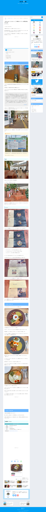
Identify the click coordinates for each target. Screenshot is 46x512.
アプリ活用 (34, 25)
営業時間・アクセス (34, 111)
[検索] (42, 17)
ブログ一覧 (23, 3)
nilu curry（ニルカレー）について (35, 105)
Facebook (15, 496)
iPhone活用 (40, 25)
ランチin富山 (26, 479)
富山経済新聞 (25, 104)
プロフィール (19, 3)
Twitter (13, 496)
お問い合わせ (26, 3)
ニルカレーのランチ (8, 55)
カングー (40, 33)
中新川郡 (23, 479)
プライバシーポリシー (26, 510)
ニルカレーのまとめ (34, 110)
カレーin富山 (19, 479)
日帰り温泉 (40, 28)
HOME (23, 508)
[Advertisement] (23, 10)
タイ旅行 (34, 33)
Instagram (18, 496)
